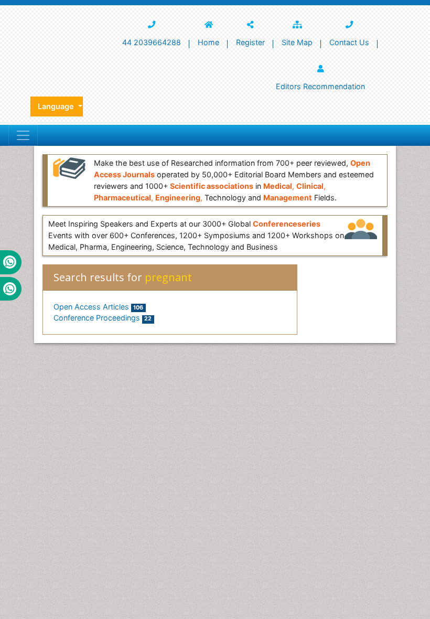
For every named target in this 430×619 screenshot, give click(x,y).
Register (250, 42)
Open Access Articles (98, 306)
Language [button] (57, 106)
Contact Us (349, 42)
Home (208, 42)
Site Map (297, 42)
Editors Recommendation (320, 86)
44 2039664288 (151, 42)
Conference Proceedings (102, 317)
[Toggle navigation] (23, 135)
